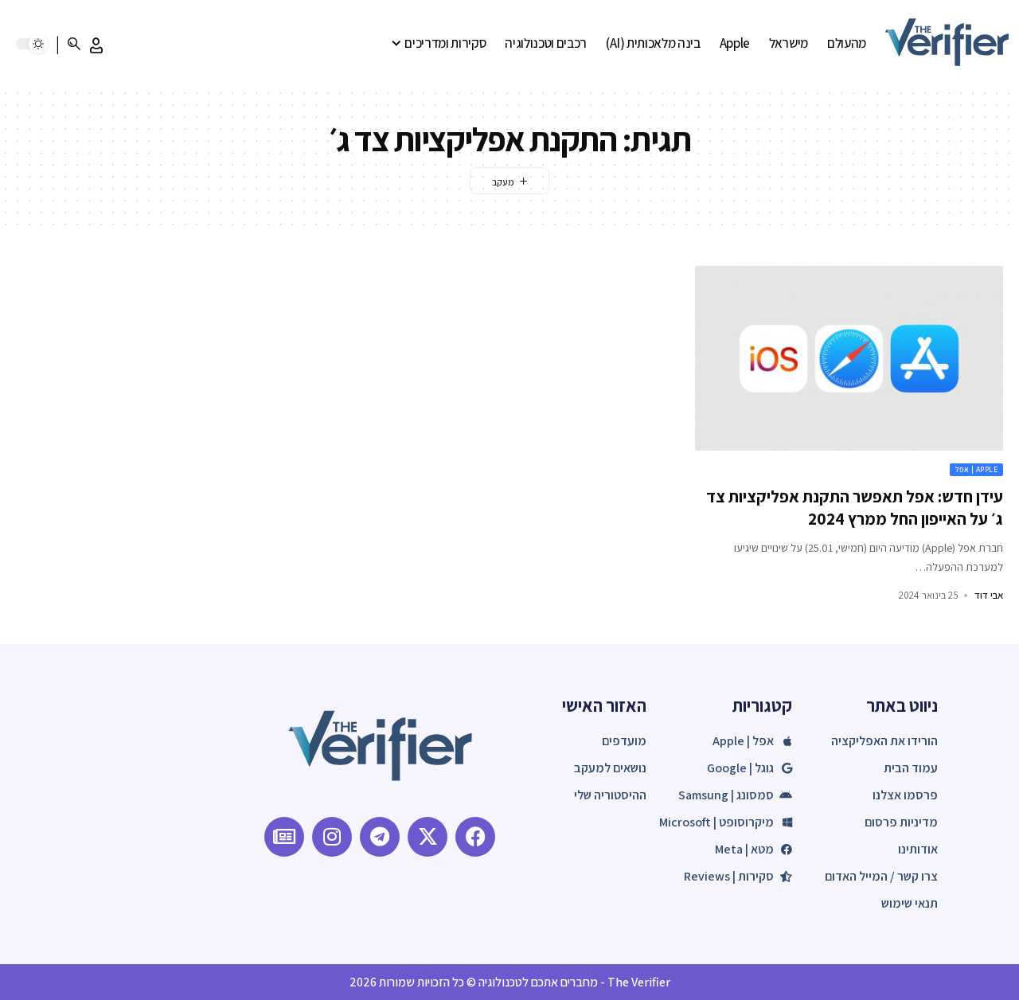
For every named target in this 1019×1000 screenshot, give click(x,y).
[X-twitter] (427, 837)
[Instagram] (332, 837)
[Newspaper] (284, 837)
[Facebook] (475, 837)
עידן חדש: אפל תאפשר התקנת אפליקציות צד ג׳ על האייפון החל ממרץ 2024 (854, 507)
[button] (96, 45)
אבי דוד (988, 595)
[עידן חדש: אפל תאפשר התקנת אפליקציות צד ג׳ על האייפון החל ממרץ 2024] (849, 358)
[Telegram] (380, 837)
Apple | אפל (976, 469)
